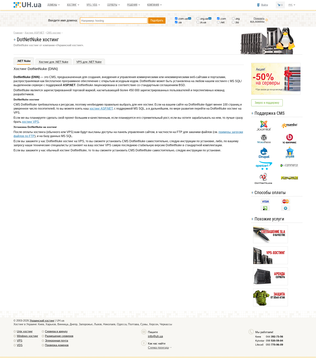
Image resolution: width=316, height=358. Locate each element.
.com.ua (183, 18)
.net (222, 22)
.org (237, 18)
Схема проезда (158, 347)
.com (223, 18)
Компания (153, 4)
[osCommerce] (289, 166)
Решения (132, 4)
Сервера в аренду (56, 331)
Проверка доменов (57, 345)
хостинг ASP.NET (101, 108)
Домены (52, 4)
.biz (237, 22)
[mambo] (289, 127)
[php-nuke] (289, 178)
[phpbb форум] (289, 158)
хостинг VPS (30, 121)
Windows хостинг (27, 335)
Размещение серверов (59, 335)
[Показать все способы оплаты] (285, 209)
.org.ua (204, 18)
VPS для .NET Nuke (88, 61)
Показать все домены (257, 20)
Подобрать (156, 20)
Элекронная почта (56, 340)
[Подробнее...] (270, 242)
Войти (264, 4)
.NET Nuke (24, 60)
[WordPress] (264, 142)
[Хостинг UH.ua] (29, 6)
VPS (19, 340)
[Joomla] (264, 130)
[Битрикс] (289, 143)
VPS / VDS (91, 4)
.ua (180, 22)
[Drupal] (264, 157)
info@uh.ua (155, 336)
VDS (19, 345)
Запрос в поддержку (267, 102)
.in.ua (203, 22)
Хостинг (72, 4)
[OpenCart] (264, 169)
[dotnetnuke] (264, 183)
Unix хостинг (25, 331)
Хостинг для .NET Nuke (53, 61)
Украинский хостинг (42, 320)
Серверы (112, 4)
